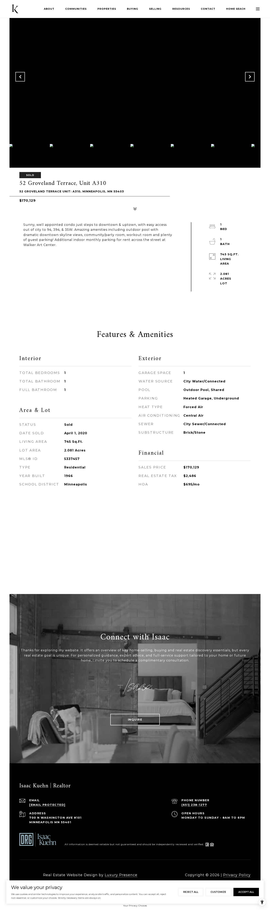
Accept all (246, 891)
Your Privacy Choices (135, 905)
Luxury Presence (121, 875)
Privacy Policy (237, 875)
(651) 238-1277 (194, 805)
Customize (218, 891)
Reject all (190, 891)
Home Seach (235, 8)
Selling (155, 8)
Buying (132, 8)
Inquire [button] (135, 719)
